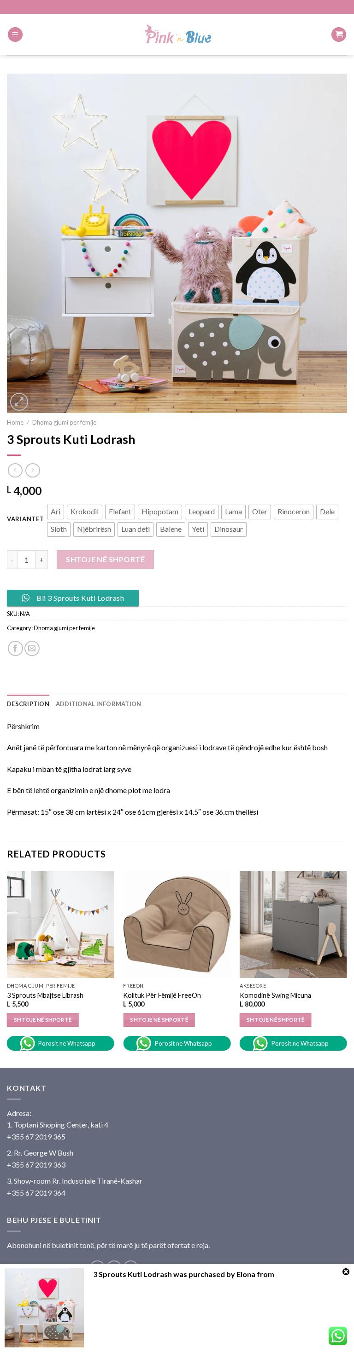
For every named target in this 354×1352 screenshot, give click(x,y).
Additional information (99, 704)
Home (15, 422)
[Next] (347, 968)
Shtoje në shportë (105, 559)
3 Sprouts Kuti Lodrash (132, 1274)
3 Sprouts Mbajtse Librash (45, 995)
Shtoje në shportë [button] (159, 1020)
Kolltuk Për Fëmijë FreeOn (162, 995)
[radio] (55, 512)
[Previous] (7, 968)
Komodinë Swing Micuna (275, 995)
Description (28, 704)
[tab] (28, 704)
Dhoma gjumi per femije (64, 422)
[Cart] (338, 34)
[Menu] (15, 34)
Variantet (25, 519)
